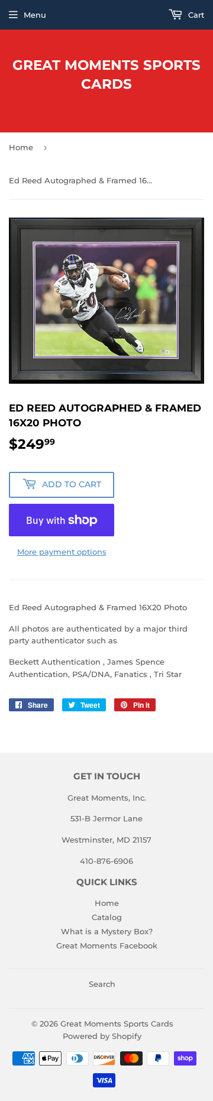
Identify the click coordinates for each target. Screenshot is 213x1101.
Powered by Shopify (102, 1036)
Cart (195, 15)
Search (102, 984)
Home (21, 147)
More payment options (61, 551)
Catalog (107, 917)
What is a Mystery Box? (107, 931)
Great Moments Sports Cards (106, 74)
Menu (35, 15)
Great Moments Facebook (106, 945)
